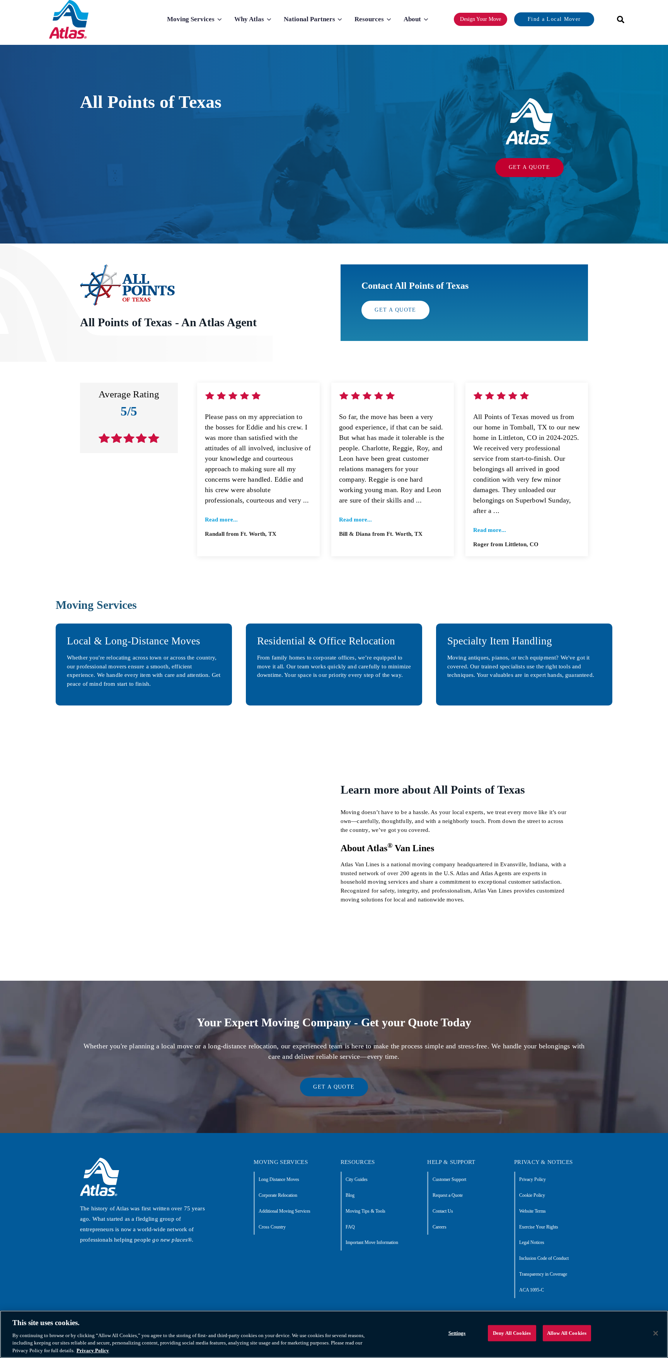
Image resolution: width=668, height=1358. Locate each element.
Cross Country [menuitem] (272, 1227)
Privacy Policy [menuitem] (532, 1179)
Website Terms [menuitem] (532, 1211)
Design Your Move (480, 19)
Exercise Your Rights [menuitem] (538, 1227)
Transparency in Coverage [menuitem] (543, 1274)
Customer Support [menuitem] (449, 1179)
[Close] (655, 1333)
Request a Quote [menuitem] (447, 1195)
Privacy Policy (93, 1350)
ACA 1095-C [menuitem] (531, 1290)
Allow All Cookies (566, 1333)
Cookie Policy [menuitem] (532, 1195)
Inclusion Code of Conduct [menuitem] (544, 1258)
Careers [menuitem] (439, 1227)
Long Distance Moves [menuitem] (279, 1179)
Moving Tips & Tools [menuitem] (365, 1211)
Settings (457, 1333)
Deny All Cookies (512, 1333)
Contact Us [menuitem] (443, 1211)
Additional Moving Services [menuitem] (284, 1211)
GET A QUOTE (529, 167)
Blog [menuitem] (350, 1195)
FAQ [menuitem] (350, 1227)
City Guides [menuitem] (357, 1179)
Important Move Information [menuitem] (372, 1242)
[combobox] (618, 19)
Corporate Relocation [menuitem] (278, 1195)
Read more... (221, 519)
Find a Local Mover (554, 19)
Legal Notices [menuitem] (531, 1242)
